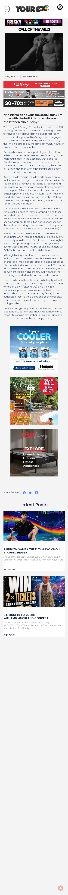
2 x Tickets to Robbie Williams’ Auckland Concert (26, 616)
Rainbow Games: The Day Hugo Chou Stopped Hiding (31, 550)
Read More (9, 569)
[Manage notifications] (60, 888)
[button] (7, 9)
